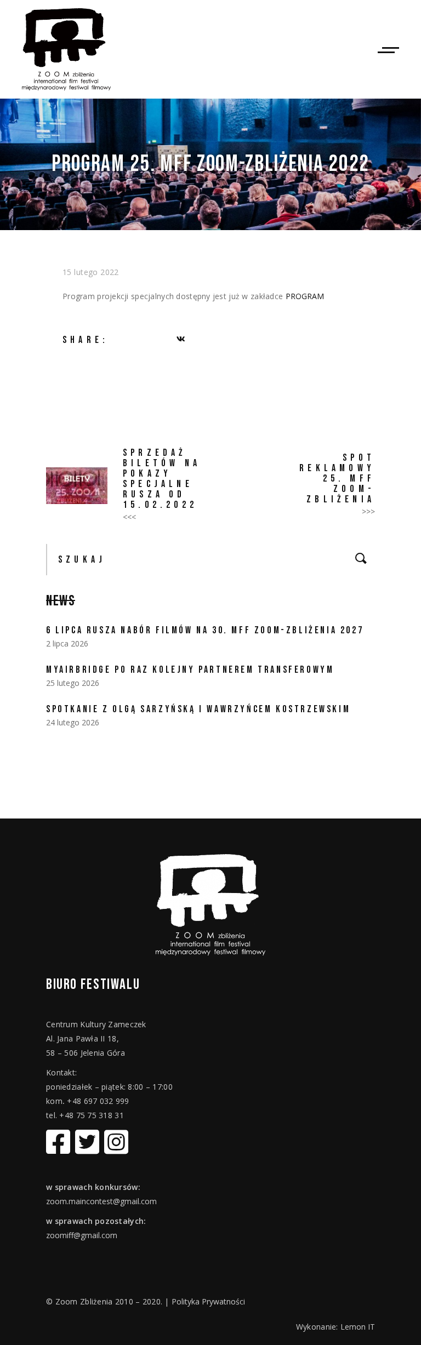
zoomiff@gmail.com (81, 1235)
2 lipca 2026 (67, 643)
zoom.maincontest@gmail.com (101, 1201)
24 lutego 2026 (72, 722)
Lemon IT (357, 1326)
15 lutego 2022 (90, 272)
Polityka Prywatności (208, 1301)
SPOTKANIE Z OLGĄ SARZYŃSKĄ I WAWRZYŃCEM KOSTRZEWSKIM (198, 709)
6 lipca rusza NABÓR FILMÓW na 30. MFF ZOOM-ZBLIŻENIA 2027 (204, 630)
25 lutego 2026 (72, 683)
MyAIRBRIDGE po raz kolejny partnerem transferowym (190, 670)
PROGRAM (305, 296)
